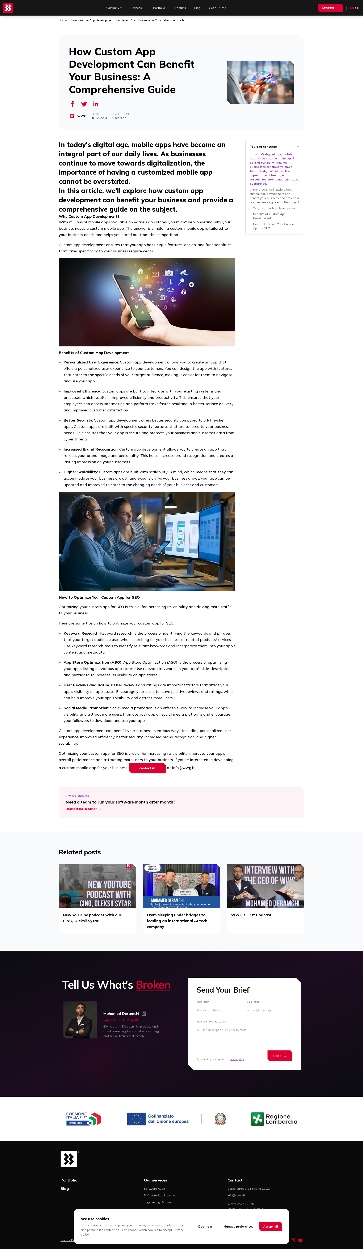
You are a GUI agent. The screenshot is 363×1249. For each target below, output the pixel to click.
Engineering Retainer (158, 1202)
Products (180, 8)
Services (136, 8)
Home (63, 20)
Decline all (205, 1226)
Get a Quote (217, 8)
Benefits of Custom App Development (269, 216)
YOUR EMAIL (254, 1002)
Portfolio (159, 8)
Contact (330, 7)
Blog (197, 8)
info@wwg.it (183, 767)
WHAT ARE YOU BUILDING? (212, 1021)
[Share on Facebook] (72, 104)
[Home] (9, 8)
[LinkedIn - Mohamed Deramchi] (144, 1014)
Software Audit (154, 1189)
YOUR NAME (203, 1002)
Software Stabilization (159, 1195)
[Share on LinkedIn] (95, 104)
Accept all (270, 1226)
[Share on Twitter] (84, 104)
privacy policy (237, 1059)
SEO (120, 606)
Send (280, 1056)
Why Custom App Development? (275, 208)
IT (358, 8)
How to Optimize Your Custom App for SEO (274, 226)
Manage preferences (238, 1226)
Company (112, 8)
